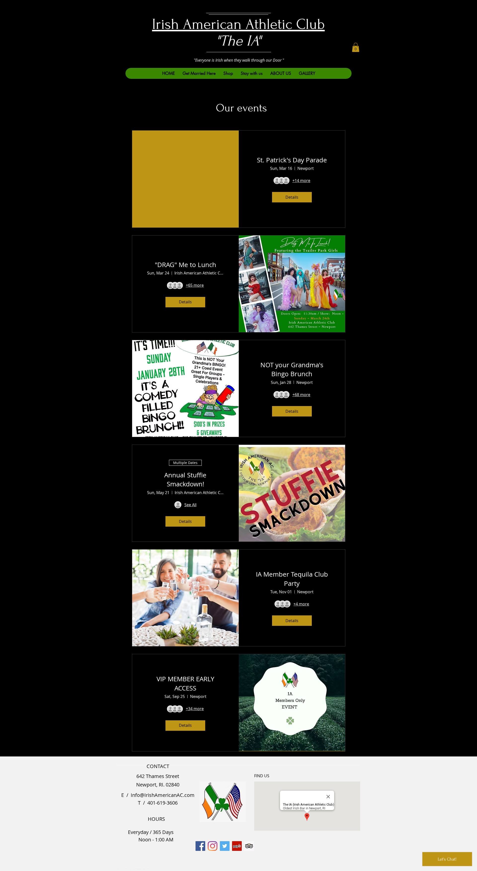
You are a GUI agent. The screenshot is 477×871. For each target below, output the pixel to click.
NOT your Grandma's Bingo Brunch (291, 369)
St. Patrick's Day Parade (292, 160)
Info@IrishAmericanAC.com (163, 795)
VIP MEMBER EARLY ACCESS (185, 683)
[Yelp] (237, 846)
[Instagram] (212, 846)
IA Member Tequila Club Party (292, 579)
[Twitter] (225, 846)
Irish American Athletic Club (238, 24)
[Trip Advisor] (249, 846)
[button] (355, 47)
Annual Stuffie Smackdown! (185, 479)
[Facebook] (200, 846)
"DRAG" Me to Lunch (185, 264)
